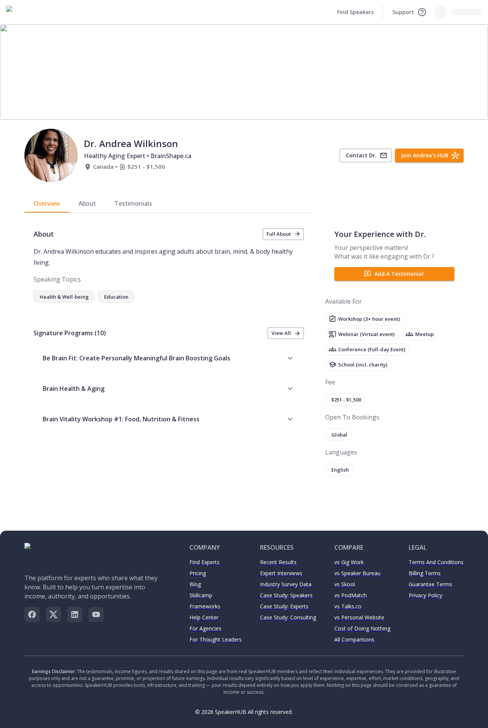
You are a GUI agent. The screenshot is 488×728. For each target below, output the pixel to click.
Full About (278, 233)
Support (403, 12)
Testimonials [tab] (133, 203)
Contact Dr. (361, 155)
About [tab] (87, 203)
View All (281, 333)
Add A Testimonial (399, 273)
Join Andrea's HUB (424, 155)
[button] (169, 358)
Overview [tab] (47, 203)
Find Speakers (355, 12)
